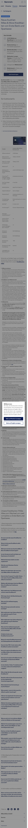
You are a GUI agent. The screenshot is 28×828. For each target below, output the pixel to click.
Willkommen (8, 404)
